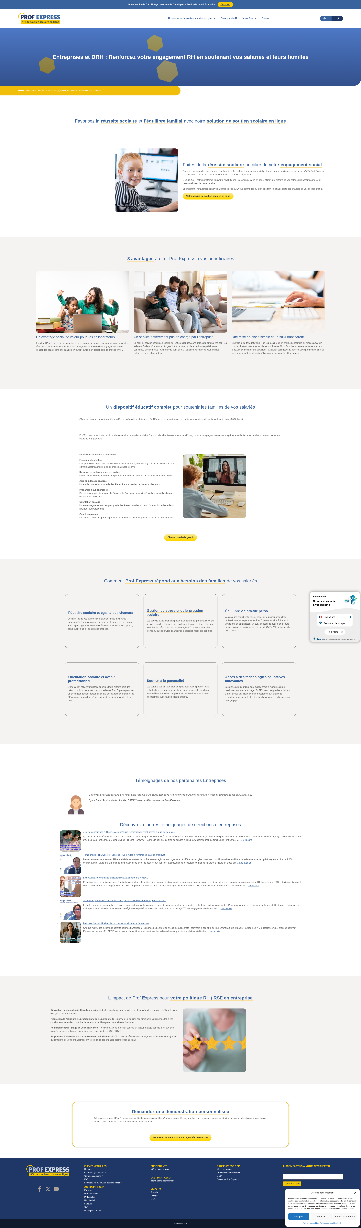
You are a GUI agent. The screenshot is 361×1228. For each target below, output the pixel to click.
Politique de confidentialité (330, 1223)
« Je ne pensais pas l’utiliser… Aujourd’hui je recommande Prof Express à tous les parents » (129, 832)
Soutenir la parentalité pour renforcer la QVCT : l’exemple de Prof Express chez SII (124, 900)
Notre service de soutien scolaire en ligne (208, 196)
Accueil (21, 90)
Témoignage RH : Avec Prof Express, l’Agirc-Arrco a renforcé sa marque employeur (124, 855)
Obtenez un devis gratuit (181, 537)
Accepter (298, 1216)
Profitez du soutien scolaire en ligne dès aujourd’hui (180, 1137)
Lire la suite (246, 840)
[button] (355, 1192)
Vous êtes (248, 18)
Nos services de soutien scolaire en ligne (190, 18)
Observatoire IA (229, 18)
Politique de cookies (311, 1223)
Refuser (321, 1216)
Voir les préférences (344, 1216)
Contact (266, 18)
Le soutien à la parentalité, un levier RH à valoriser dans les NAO (115, 878)
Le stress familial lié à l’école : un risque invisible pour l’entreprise (116, 923)
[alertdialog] (180, 4)
